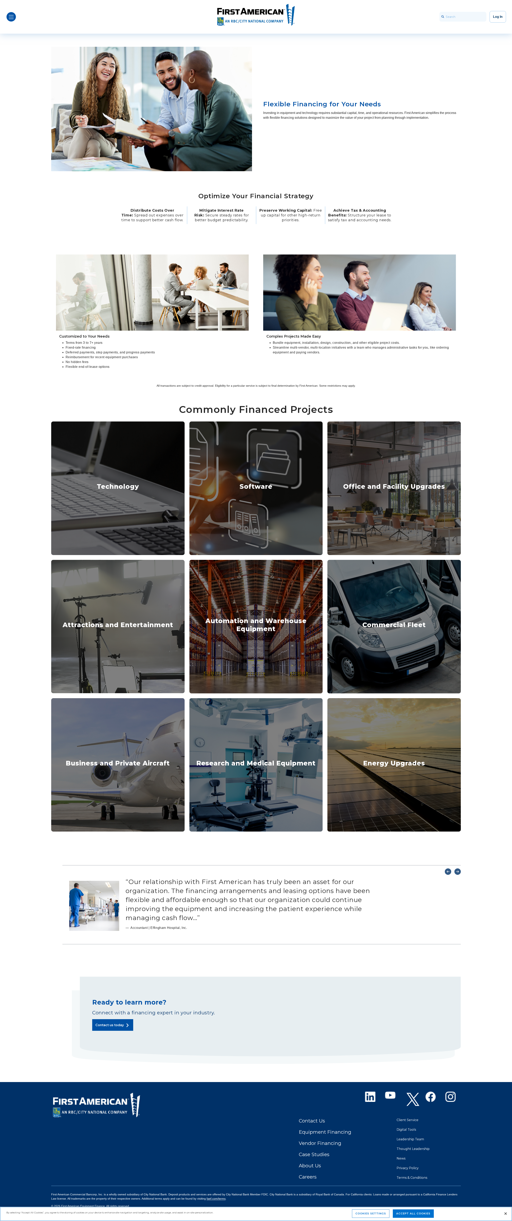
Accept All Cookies (413, 1213)
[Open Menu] (11, 17)
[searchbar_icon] (442, 17)
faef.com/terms (216, 1198)
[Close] (505, 1213)
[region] (256, 1214)
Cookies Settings (370, 1213)
